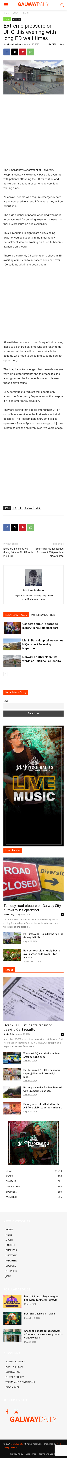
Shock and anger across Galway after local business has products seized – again (43, 1334)
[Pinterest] (22, 52)
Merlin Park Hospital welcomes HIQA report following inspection (42, 644)
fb (20, 508)
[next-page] (11, 674)
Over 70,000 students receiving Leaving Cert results (27, 1027)
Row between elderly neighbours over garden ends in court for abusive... (41, 954)
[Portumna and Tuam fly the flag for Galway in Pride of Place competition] (12, 938)
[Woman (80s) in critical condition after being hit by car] (12, 1058)
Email (6, 700)
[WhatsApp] (30, 52)
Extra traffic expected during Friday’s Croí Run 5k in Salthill (18, 552)
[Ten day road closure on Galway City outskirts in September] (33, 879)
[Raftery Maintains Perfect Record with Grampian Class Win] (12, 1092)
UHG (38, 508)
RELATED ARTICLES (16, 614)
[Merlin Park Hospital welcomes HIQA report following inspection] (12, 644)
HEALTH (26, 13)
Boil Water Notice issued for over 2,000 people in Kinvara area (50, 552)
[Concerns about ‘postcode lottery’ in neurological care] (12, 628)
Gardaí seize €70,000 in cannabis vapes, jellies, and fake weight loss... (41, 1073)
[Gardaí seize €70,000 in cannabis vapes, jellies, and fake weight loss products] (12, 1074)
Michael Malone (14, 44)
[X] (14, 52)
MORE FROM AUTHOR (43, 614)
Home (6, 13)
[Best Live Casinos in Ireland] (12, 1318)
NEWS (15, 13)
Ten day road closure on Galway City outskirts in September (32, 908)
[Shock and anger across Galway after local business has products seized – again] (12, 1335)
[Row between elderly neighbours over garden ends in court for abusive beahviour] (12, 955)
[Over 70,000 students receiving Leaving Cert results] (33, 999)
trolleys (28, 508)
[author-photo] (33, 585)
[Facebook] (6, 52)
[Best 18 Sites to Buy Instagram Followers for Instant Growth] (12, 1301)
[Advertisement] (33, 132)
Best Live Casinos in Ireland (39, 1313)
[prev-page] (5, 674)
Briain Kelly (8, 914)
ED (14, 508)
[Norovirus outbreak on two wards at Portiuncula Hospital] (12, 661)
